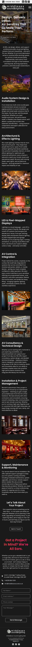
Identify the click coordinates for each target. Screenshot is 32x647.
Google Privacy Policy (14, 639)
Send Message (16, 620)
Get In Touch (16, 529)
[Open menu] (28, 7)
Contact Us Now (9, 37)
